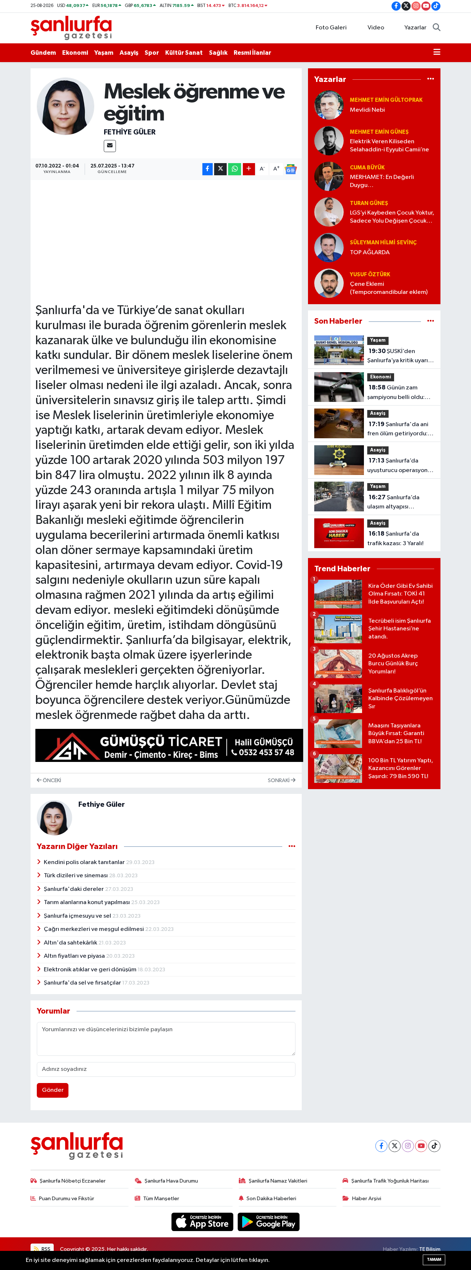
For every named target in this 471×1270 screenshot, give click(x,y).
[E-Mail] (110, 146)
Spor (152, 53)
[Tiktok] (434, 1146)
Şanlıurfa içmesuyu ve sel (78, 916)
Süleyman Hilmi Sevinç (383, 242)
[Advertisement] (169, 236)
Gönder (53, 1090)
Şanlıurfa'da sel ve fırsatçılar (83, 983)
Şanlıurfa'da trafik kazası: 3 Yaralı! (395, 538)
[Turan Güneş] (329, 212)
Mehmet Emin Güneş (379, 132)
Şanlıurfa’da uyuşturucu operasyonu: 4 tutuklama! (399, 466)
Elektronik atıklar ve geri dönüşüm (91, 970)
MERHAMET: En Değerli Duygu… (382, 181)
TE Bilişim (429, 1249)
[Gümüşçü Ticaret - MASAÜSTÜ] (169, 747)
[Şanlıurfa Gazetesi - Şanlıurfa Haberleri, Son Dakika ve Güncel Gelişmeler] (71, 28)
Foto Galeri (331, 28)
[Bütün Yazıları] (291, 846)
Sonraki (279, 780)
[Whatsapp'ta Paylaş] (234, 169)
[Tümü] (430, 79)
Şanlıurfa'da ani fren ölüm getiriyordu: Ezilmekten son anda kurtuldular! (397, 430)
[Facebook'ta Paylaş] (207, 169)
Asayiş (129, 53)
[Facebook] (381, 1146)
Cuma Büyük (367, 167)
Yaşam (103, 53)
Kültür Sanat (184, 53)
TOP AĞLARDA (370, 252)
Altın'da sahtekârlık (71, 943)
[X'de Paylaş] (220, 169)
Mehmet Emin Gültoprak (386, 100)
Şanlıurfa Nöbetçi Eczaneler (73, 1181)
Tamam (434, 1260)
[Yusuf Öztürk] (329, 283)
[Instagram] (408, 1146)
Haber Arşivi (366, 1198)
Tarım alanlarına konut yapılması (87, 902)
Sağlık (218, 53)
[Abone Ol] (290, 169)
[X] (395, 1146)
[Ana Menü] (436, 53)
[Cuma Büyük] (329, 176)
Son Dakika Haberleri (271, 1198)
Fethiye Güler (130, 132)
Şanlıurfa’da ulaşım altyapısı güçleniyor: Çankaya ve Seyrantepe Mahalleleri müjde (399, 503)
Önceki (51, 780)
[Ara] (436, 28)
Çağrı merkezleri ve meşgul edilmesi (94, 929)
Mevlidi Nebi (367, 110)
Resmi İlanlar (252, 53)
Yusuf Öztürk (370, 274)
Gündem (43, 53)
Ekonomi (75, 53)
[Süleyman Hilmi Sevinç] (329, 247)
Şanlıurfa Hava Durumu (171, 1181)
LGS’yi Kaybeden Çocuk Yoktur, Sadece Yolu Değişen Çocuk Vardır (392, 217)
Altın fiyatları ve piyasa (75, 956)
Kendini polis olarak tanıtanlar (85, 862)
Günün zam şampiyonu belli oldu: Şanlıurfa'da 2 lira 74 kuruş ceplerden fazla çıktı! (396, 393)
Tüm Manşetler (161, 1198)
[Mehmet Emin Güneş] (329, 140)
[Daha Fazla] (249, 169)
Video (376, 28)
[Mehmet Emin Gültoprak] (329, 105)
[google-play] (268, 1222)
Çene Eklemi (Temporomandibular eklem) (389, 288)
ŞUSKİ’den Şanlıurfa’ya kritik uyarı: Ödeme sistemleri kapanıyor (398, 357)
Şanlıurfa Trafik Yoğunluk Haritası (390, 1181)
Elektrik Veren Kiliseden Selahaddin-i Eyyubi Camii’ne (389, 145)
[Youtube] (421, 1146)
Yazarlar (415, 28)
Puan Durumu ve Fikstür (66, 1198)
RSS (45, 1249)
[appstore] (203, 1222)
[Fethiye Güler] (66, 106)
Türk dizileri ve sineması (76, 876)
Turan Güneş (369, 203)
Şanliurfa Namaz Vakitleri (278, 1181)
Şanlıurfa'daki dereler (74, 889)
